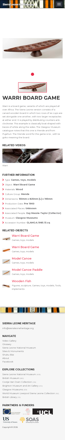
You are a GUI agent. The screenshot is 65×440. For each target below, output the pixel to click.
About (5, 358)
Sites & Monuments (13, 351)
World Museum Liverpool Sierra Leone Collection (30, 393)
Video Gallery (9, 340)
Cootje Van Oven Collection (19, 382)
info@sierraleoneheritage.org (18, 328)
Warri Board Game (25, 235)
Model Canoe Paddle (27, 270)
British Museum (13, 378)
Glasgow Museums (14, 389)
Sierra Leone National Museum (19, 347)
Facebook (7, 361)
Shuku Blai (8, 354)
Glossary (6, 344)
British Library (11, 397)
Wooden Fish (21, 281)
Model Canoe (22, 258)
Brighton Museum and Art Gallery (22, 385)
